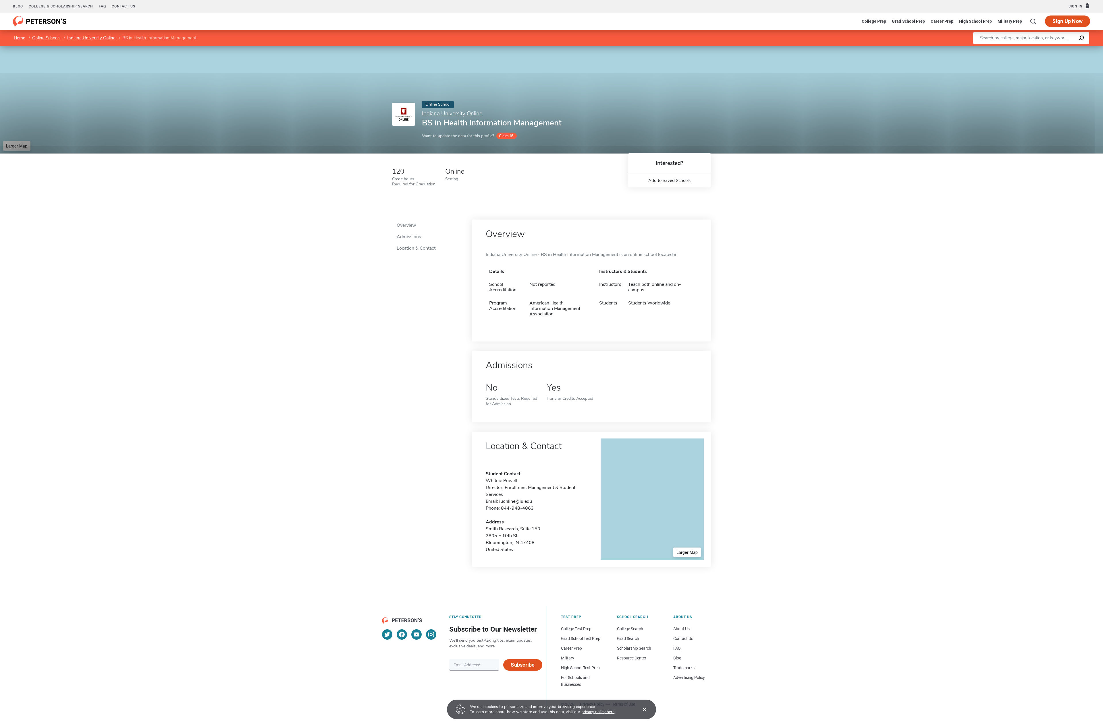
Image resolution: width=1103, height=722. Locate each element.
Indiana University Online (91, 38)
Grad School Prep (908, 21)
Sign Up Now (1067, 21)
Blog (18, 6)
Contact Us (683, 638)
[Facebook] (402, 634)
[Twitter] (387, 634)
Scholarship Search (634, 648)
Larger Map (16, 146)
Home (19, 38)
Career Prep (942, 21)
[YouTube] (416, 634)
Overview (406, 225)
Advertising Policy (689, 677)
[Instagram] (431, 634)
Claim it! (506, 136)
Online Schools (46, 38)
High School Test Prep (580, 667)
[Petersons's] (40, 21)
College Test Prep (576, 628)
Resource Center (631, 658)
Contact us (123, 6)
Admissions (409, 237)
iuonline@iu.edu (515, 501)
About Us (681, 628)
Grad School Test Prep (580, 638)
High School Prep (975, 21)
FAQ (102, 6)
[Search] (1033, 21)
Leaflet (1035, 48)
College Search (630, 628)
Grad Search (628, 638)
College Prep (874, 21)
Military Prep (1010, 21)
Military (567, 658)
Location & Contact (416, 248)
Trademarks (684, 667)
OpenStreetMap (1064, 48)
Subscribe (523, 665)
